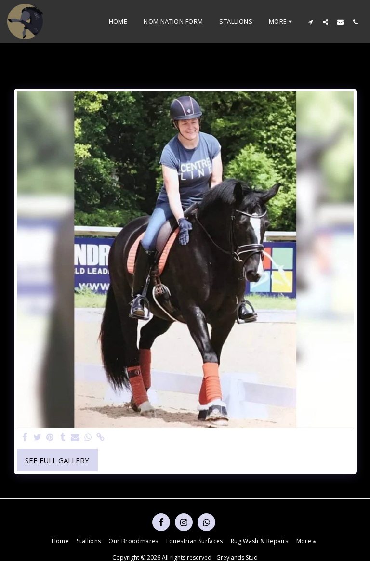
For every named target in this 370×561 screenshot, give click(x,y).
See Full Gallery (57, 460)
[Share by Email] (75, 437)
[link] (101, 437)
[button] (310, 21)
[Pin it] (50, 437)
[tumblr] (62, 437)
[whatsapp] (87, 437)
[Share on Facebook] (24, 437)
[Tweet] (37, 437)
